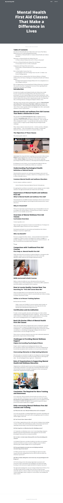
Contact (56, 1)
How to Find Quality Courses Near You (22, 71)
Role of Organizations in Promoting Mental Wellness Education (28, 84)
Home (51, 1)
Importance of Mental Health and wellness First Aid (25, 58)
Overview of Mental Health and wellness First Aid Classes (27, 62)
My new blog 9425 (9, 1)
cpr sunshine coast (22, 118)
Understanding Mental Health (30, 53)
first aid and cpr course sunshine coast (23, 399)
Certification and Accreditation (21, 76)
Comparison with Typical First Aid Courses (24, 66)
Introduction (16, 51)
